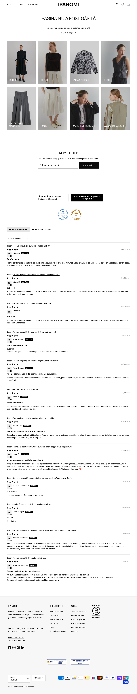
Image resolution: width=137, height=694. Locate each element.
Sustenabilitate (56, 619)
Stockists (54, 623)
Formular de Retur (79, 627)
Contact (74, 631)
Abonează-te (89, 165)
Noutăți (20, 4)
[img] (49, 196)
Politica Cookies (78, 623)
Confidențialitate (78, 619)
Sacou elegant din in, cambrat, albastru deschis (33, 418)
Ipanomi (16, 686)
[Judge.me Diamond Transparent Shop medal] (63, 214)
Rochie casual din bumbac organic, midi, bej (32, 303)
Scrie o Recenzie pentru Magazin (87, 197)
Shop (9, 4)
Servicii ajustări (56, 611)
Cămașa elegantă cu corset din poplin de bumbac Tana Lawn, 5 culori (43, 478)
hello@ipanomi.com (16, 640)
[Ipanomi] (68, 4)
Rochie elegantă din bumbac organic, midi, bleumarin (35, 361)
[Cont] (116, 4)
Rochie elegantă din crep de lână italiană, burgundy (35, 332)
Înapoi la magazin (68, 33)
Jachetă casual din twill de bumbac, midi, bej (32, 504)
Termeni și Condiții (79, 611)
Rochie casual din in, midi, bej (25, 389)
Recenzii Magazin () (41, 229)
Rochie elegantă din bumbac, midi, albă (29, 558)
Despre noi (54, 615)
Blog (52, 627)
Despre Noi (33, 4)
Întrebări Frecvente (58, 631)
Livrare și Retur (77, 615)
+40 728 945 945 (16, 637)
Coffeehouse (30, 686)
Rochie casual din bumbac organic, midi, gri (31, 246)
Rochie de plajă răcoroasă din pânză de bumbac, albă (36, 274)
